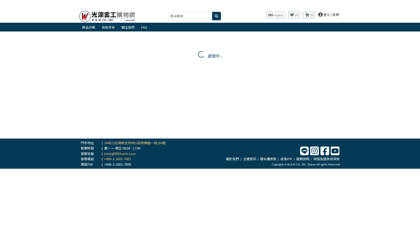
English (278, 15)
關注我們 (128, 27)
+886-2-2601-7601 (117, 158)
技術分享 (108, 27)
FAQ (144, 27)
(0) (296, 15)
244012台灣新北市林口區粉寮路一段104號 (135, 143)
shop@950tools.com (120, 153)
